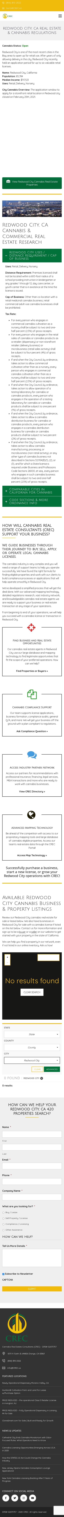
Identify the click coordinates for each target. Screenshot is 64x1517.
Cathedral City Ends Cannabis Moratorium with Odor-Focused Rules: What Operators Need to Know (27, 1439)
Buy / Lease (11, 1212)
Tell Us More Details (14, 1245)
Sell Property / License (17, 1218)
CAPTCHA (7, 1279)
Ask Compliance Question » (32, 731)
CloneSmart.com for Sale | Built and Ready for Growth (27, 1420)
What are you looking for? (18, 1206)
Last (4, 1154)
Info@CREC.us (13, 8)
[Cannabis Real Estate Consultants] (6, 16)
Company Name (12, 1190)
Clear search (32, 992)
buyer (22, 931)
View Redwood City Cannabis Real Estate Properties (35, 183)
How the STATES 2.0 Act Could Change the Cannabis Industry (26, 1459)
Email (6, 1159)
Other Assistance (14, 1229)
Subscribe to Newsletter (19, 1273)
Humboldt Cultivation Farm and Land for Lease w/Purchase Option (24, 1391)
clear (37, 1069)
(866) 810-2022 (13, 3)
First (4, 1141)
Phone (7, 1175)
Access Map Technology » (32, 855)
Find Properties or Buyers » (32, 670)
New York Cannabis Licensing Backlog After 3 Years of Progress (27, 1479)
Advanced (52, 1069)
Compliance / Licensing (17, 1224)
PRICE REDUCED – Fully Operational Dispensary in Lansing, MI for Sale (29, 1412)
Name (6, 1127)
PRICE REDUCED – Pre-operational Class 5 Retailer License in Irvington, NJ (29, 1401)
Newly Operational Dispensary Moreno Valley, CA (25, 1383)
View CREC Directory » (32, 791)
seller (34, 931)
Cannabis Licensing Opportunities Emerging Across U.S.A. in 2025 (29, 1449)
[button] (32, 1034)
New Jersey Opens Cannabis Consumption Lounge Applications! (26, 1469)
